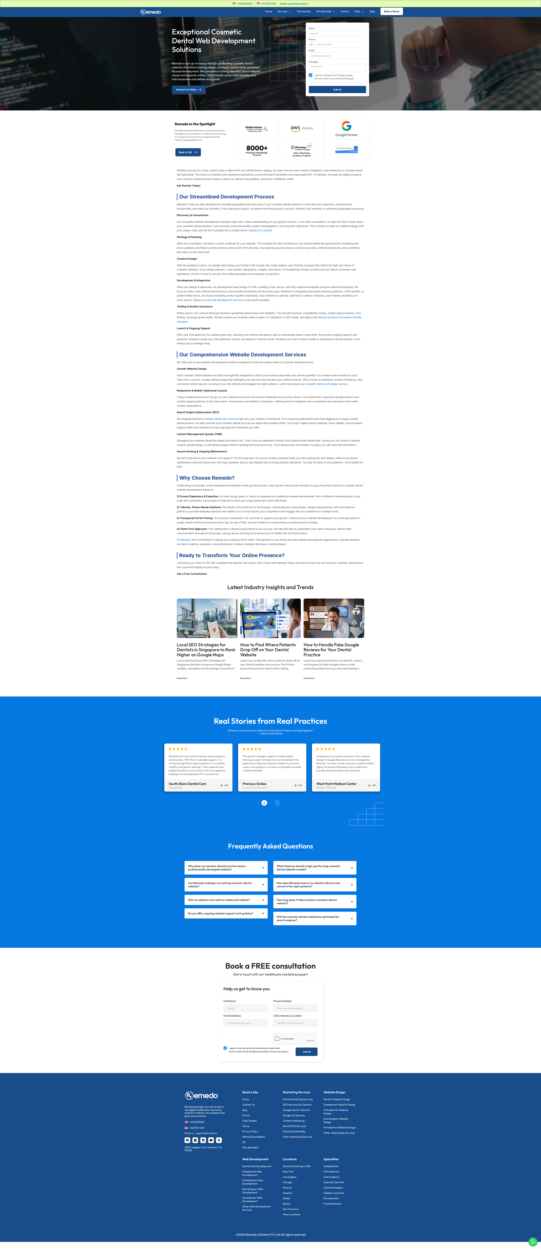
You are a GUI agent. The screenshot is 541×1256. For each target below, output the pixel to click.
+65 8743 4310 (268, 3)
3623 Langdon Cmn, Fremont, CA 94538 (203, 1149)
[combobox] (312, 45)
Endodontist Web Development (252, 1173)
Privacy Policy (250, 1131)
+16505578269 (244, 3)
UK (244, 1142)
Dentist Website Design (337, 1099)
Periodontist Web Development (252, 1199)
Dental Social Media (294, 1131)
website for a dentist (260, 230)
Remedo (185, 539)
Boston (287, 1203)
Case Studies (249, 1120)
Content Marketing (293, 1120)
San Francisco (291, 1209)
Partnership (304, 11)
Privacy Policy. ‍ (345, 75)
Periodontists (331, 1198)
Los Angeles (289, 1177)
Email (311, 50)
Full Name (229, 1001)
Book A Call (185, 152)
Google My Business (294, 1115)
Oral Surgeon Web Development (252, 1190)
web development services (227, 300)
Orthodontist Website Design (336, 1111)
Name (312, 28)
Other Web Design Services (339, 1132)
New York (288, 1171)
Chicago (287, 1182)
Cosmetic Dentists (334, 1182)
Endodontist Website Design (339, 1104)
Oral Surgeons (332, 1177)
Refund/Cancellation (253, 1136)
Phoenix (287, 1187)
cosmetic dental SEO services (220, 418)
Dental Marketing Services (298, 1099)
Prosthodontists (333, 1203)
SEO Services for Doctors (297, 1104)
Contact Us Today (186, 89)
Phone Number (282, 1001)
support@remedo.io (298, 3)
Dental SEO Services (294, 1126)
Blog (372, 11)
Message (313, 61)
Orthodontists (332, 1171)
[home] (151, 11)
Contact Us (248, 1104)
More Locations (291, 1214)
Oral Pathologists (333, 1187)
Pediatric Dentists (334, 1193)
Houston (287, 1193)
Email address (232, 1015)
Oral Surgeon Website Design (336, 1120)
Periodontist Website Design (340, 1127)
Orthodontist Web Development (252, 1182)
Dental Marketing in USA (297, 1166)
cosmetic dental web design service (326, 383)
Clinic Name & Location (287, 1015)
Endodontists (331, 1166)
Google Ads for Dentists (296, 1110)
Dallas (286, 1198)
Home (268, 11)
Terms (327, 75)
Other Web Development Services (256, 1208)
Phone (312, 39)
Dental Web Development (256, 1166)
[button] (264, 803)
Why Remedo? (250, 1147)
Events (345, 11)
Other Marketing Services (297, 1136)
